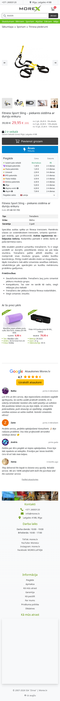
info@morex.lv (33, 513)
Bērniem (20, 21)
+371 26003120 (9, 2)
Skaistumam (8, 21)
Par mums (30, 600)
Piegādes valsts (9, 195)
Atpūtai (39, 21)
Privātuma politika (30, 604)
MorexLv (30, 542)
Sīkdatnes (30, 608)
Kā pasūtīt (30, 596)
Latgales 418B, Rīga (32, 517)
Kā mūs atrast (30, 588)
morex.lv (30, 539)
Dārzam (48, 21)
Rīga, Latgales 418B (41, 2)
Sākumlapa (8, 26)
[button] (17, 188)
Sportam (30, 21)
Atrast (53, 15)
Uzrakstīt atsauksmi (30, 382)
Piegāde (30, 580)
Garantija (30, 592)
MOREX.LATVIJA (30, 550)
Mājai (56, 21)
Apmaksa (30, 584)
